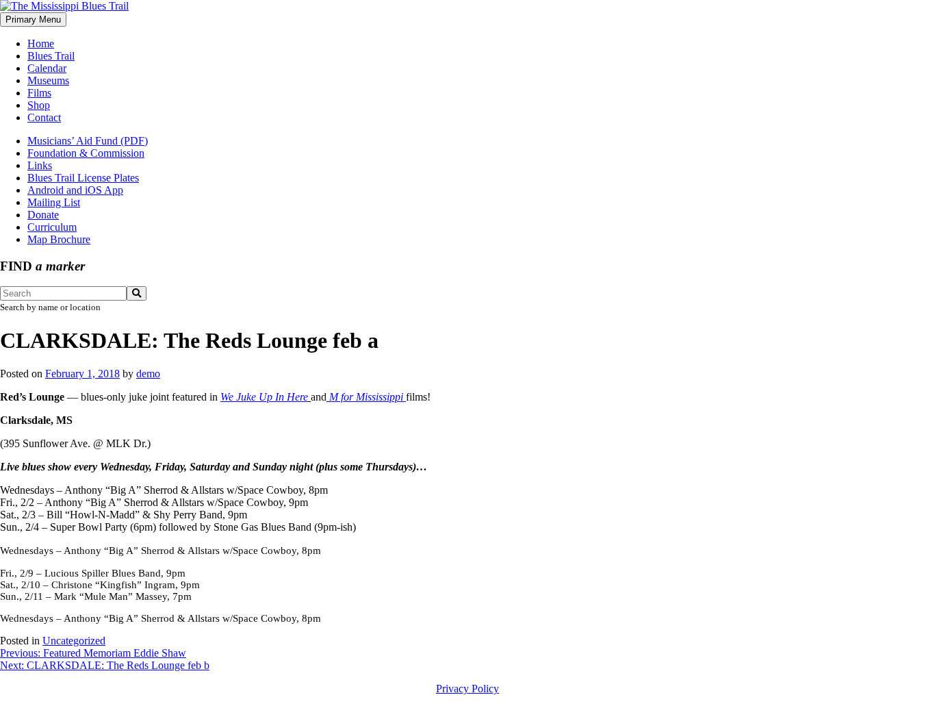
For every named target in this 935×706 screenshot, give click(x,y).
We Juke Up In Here (264, 397)
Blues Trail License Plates (83, 178)
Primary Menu (33, 19)
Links (39, 165)
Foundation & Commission (85, 153)
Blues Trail (51, 56)
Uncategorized (73, 640)
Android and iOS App (75, 190)
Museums (48, 80)
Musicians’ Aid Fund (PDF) (87, 141)
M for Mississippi (367, 397)
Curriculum (52, 227)
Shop (38, 105)
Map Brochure (58, 239)
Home (40, 43)
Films (39, 93)
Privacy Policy (467, 688)
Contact (44, 117)
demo (148, 373)
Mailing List (53, 202)
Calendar (46, 68)
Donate (43, 214)
